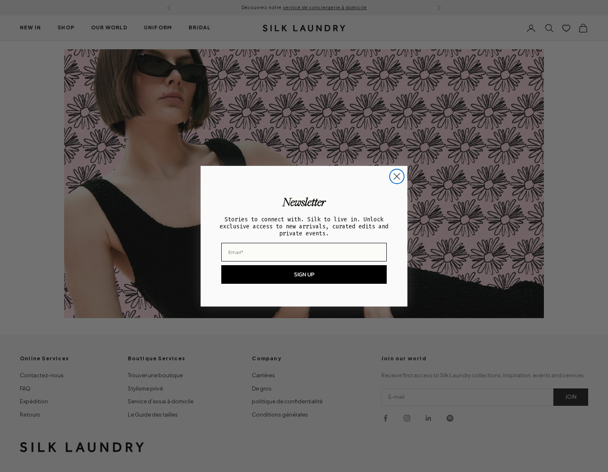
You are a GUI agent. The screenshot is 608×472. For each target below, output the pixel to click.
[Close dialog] (397, 176)
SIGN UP (304, 274)
